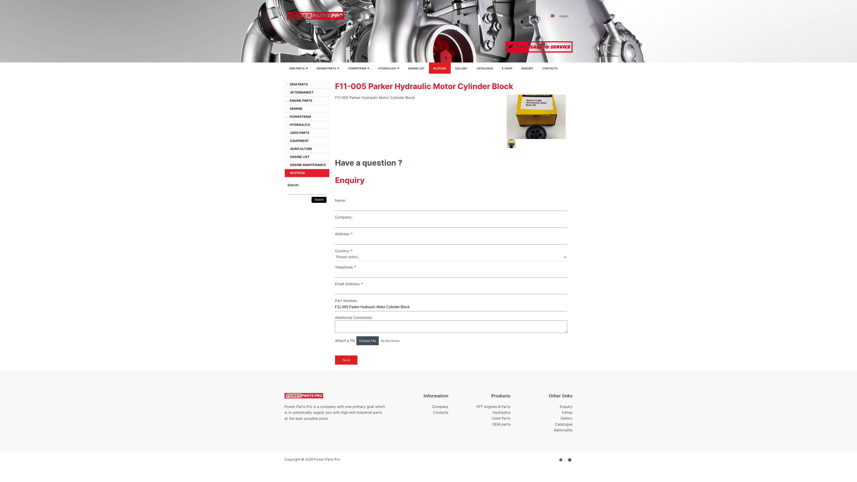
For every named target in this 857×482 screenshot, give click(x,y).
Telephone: (345, 267)
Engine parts (326, 68)
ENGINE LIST (416, 68)
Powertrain (357, 68)
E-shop (507, 68)
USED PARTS (299, 133)
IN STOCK (439, 68)
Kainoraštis (563, 430)
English (564, 16)
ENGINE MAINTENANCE (308, 165)
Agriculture (301, 149)
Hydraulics (387, 68)
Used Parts (501, 418)
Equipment (299, 141)
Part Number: (346, 300)
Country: (343, 251)
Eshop (567, 412)
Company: (343, 217)
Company (440, 406)
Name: (340, 200)
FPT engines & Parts (493, 406)
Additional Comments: (353, 317)
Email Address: (349, 284)
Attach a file (345, 340)
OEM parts (297, 68)
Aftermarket (302, 92)
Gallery (461, 68)
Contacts (549, 68)
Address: (344, 234)
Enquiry (527, 68)
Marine (296, 108)
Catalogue (484, 68)
